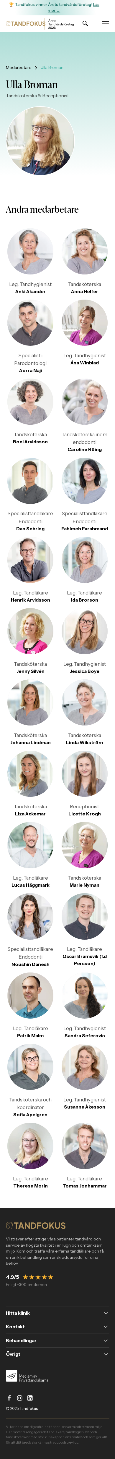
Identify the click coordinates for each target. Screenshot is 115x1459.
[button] (105, 24)
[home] (23, 23)
